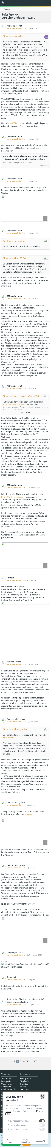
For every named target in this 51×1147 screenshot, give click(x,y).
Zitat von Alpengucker (15, 729)
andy (31, 814)
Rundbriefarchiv (8, 1089)
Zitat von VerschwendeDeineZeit (21, 396)
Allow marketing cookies (18, 1129)
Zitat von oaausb (12, 36)
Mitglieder (24, 1081)
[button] (34, 3)
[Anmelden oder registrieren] (41, 3)
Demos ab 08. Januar (16, 719)
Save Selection (25, 1141)
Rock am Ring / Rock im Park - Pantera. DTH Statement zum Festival (26, 1000)
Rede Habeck (8, 737)
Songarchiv (6, 1086)
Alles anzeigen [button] (24, 412)
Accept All (40, 1141)
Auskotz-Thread (14, 662)
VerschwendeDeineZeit (16, 28)
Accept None (10, 1141)
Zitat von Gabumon (14, 241)
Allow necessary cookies (18, 1121)
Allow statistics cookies (17, 1125)
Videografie (6, 1084)
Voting (23, 1086)
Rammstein (12, 977)
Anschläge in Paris (15, 952)
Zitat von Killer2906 (14, 258)
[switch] (42, 1120)
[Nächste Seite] (40, 1061)
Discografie (6, 1081)
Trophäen (24, 1084)
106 (35, 1061)
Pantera (10, 578)
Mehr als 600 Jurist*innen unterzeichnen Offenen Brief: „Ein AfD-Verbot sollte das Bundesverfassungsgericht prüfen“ (25, 158)
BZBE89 (15, 123)
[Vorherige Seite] (11, 1061)
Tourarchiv (6, 1078)
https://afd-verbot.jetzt (14, 404)
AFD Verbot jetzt (14, 26)
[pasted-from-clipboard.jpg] (24, 208)
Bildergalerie (25, 1078)
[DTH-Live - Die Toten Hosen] (9, 3)
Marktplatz (25, 1089)
